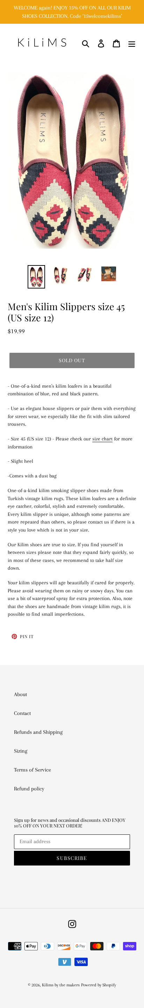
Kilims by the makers (61, 985)
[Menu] (131, 43)
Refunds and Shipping (38, 732)
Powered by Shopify (98, 985)
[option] (36, 276)
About (20, 694)
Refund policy (29, 789)
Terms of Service (32, 770)
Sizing (20, 751)
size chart (102, 438)
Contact (22, 713)
